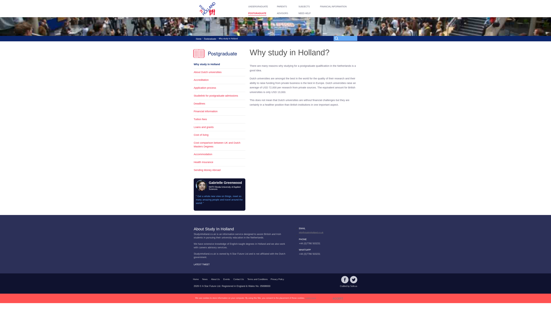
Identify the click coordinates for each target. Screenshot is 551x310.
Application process (205, 87)
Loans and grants (204, 127)
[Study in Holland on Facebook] (345, 280)
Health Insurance (203, 162)
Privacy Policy (277, 279)
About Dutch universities (208, 72)
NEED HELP (304, 13)
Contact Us (238, 279)
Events (226, 279)
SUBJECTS (304, 6)
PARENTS (282, 6)
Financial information (206, 111)
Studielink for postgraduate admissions (216, 95)
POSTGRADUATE (257, 13)
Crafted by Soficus (348, 286)
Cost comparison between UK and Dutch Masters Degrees (217, 144)
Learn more (310, 298)
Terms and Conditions (257, 279)
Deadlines (199, 103)
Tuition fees (200, 119)
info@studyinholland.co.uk (311, 232)
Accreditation (201, 80)
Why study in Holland (207, 64)
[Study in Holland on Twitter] (353, 280)
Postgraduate (210, 38)
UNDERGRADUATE (258, 6)
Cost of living (201, 134)
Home (198, 38)
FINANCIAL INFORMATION (333, 6)
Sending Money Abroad (207, 170)
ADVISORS (282, 13)
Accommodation (203, 154)
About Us (215, 279)
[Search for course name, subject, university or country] (346, 38)
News (205, 279)
